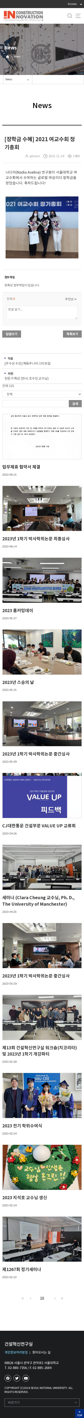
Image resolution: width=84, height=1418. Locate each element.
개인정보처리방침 (16, 1352)
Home (7, 56)
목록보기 (72, 334)
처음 (22, 1298)
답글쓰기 (11, 334)
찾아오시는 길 (41, 1352)
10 (42, 1298)
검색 (75, 404)
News (17, 56)
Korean (72, 4)
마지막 (61, 1298)
